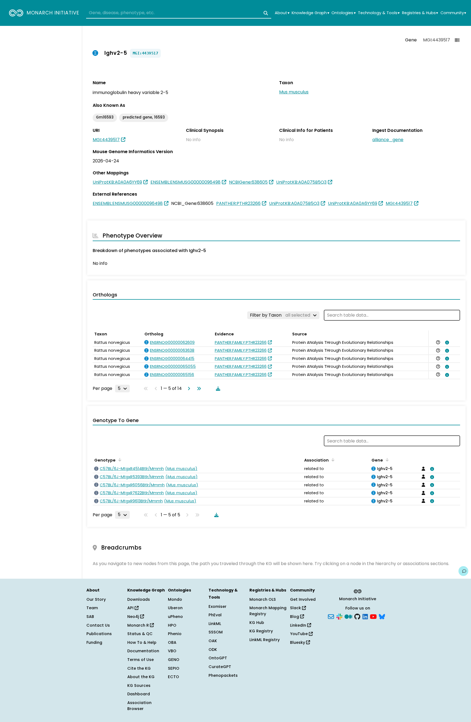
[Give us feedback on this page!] (463, 571)
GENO (173, 659)
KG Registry (261, 631)
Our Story (96, 599)
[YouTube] (373, 616)
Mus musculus (294, 92)
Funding (94, 642)
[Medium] (348, 616)
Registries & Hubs (420, 13)
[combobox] (178, 13)
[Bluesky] (382, 616)
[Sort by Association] (332, 459)
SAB (90, 616)
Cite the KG (139, 668)
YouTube (299, 633)
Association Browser (139, 705)
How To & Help (141, 642)
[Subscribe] (331, 616)
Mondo (175, 599)
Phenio (175, 633)
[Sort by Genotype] (119, 459)
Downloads (138, 599)
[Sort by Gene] (386, 459)
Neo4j (133, 616)
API (131, 608)
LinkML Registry (264, 639)
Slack (296, 608)
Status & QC (140, 633)
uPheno (175, 616)
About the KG (141, 676)
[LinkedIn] (365, 616)
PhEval (215, 615)
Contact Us (98, 625)
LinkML (215, 623)
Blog (295, 616)
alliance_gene (387, 139)
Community (453, 13)
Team (92, 608)
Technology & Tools (379, 13)
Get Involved (303, 599)
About (282, 13)
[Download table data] (217, 389)
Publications (99, 633)
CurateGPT (220, 666)
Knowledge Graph (310, 13)
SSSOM (216, 632)
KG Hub (256, 622)
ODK (213, 649)
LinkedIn (298, 625)
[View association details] (446, 342)
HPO (172, 625)
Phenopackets (223, 675)
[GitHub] (357, 616)
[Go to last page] (198, 389)
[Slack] (339, 616)
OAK (213, 641)
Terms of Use (140, 659)
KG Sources (138, 685)
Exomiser (218, 606)
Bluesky (298, 642)
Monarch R (138, 625)
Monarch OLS (262, 599)
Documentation (143, 651)
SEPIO (173, 668)
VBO (172, 651)
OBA (172, 642)
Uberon (175, 608)
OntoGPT (218, 658)
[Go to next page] (188, 389)
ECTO (173, 676)
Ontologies (343, 13)
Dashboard (138, 694)
